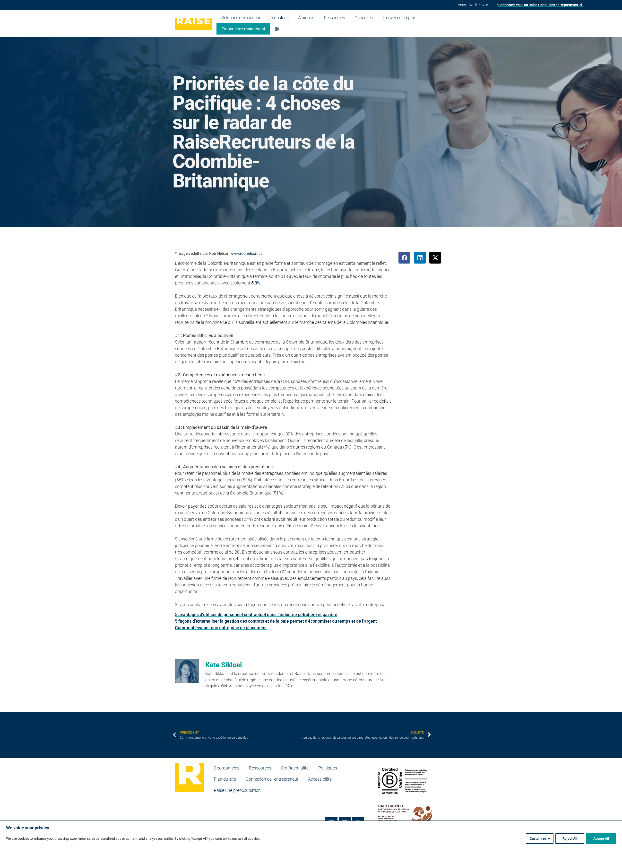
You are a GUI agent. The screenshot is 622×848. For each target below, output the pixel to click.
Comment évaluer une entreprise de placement (221, 627)
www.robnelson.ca (246, 253)
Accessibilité (320, 779)
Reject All (569, 838)
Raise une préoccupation (237, 790)
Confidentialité (295, 767)
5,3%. (256, 282)
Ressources (334, 17)
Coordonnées (226, 767)
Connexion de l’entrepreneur (272, 779)
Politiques (327, 767)
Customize (538, 838)
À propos (306, 17)
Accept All (601, 838)
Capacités (363, 17)
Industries (279, 17)
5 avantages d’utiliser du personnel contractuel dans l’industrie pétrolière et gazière (256, 614)
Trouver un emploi (398, 17)
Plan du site (225, 779)
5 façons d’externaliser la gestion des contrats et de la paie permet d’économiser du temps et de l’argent (276, 621)
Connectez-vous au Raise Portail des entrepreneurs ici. (540, 5)
